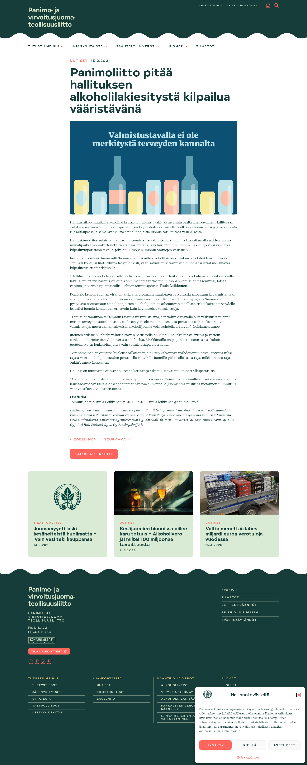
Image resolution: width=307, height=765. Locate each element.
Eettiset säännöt (239, 605)
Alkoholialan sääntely (183, 698)
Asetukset (284, 745)
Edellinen (84, 439)
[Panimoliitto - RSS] (49, 661)
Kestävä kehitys (47, 712)
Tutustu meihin (43, 46)
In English (242, 5)
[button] (299, 695)
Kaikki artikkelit (94, 454)
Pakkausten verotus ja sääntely (183, 707)
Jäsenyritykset (46, 692)
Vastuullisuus (46, 705)
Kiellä (250, 745)
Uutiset (79, 61)
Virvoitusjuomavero (180, 692)
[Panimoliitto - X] (36, 661)
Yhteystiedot (210, 5)
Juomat (175, 46)
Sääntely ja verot (135, 46)
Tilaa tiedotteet (47, 651)
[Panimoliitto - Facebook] (30, 661)
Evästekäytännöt (248, 757)
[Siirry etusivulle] (51, 17)
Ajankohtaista (88, 46)
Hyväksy (215, 745)
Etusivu (229, 590)
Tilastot (205, 46)
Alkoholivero (174, 685)
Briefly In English (240, 612)
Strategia (41, 698)
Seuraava (115, 439)
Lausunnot (107, 698)
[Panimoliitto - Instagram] (43, 661)
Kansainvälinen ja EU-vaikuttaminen (182, 717)
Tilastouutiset (111, 692)
